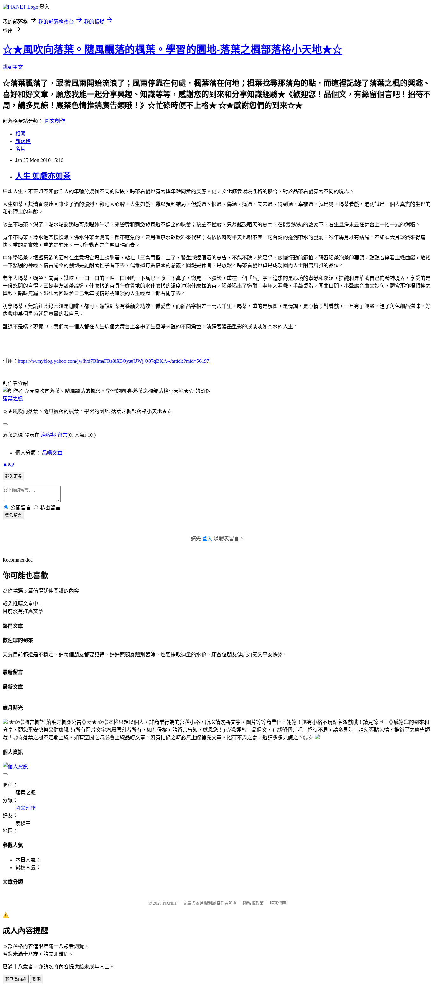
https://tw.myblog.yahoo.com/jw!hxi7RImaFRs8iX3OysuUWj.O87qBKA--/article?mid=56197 (113, 361)
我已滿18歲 (15, 979)
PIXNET (170, 903)
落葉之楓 (13, 398)
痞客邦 (48, 435)
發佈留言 (13, 515)
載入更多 (13, 476)
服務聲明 (278, 903)
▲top (8, 464)
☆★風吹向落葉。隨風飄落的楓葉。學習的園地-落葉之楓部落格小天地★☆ (172, 49)
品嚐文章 (52, 453)
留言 (62, 435)
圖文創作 (55, 121)
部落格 (23, 141)
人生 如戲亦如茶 (43, 176)
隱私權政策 (253, 903)
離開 (36, 979)
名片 (20, 149)
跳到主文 (13, 67)
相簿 (20, 133)
